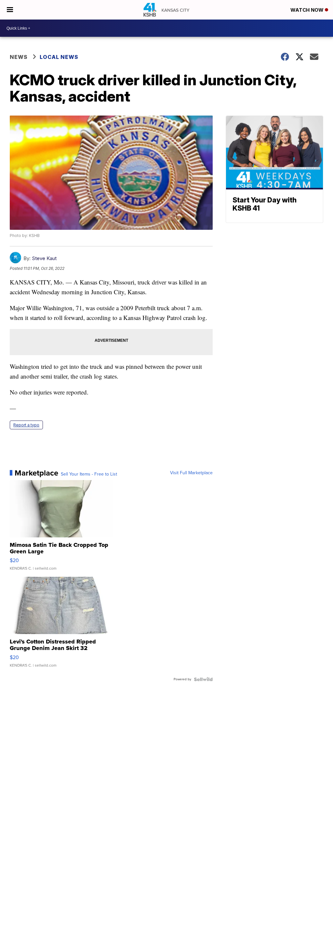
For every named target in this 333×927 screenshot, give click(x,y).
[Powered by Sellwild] (203, 679)
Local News (59, 57)
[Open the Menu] (10, 10)
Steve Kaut (44, 258)
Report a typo (26, 424)
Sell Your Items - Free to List (89, 474)
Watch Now (307, 10)
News (19, 57)
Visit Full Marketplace (191, 473)
